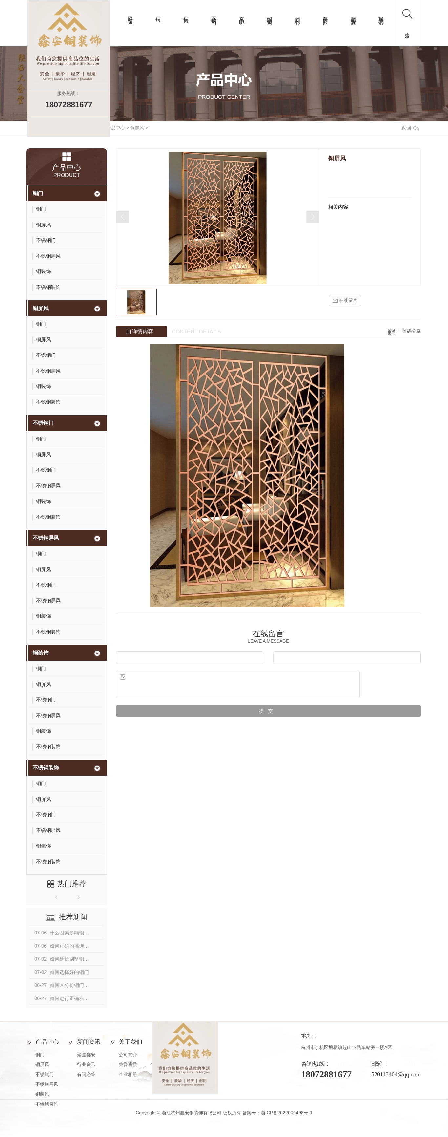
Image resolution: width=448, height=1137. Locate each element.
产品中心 (242, 14)
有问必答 (86, 1074)
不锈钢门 (214, 14)
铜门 (158, 13)
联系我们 (381, 14)
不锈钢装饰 (46, 767)
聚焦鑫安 (86, 1054)
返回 (406, 128)
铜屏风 (186, 13)
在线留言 (347, 300)
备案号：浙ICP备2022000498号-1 (277, 1112)
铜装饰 (41, 652)
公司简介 (325, 14)
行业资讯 (86, 1064)
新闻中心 (297, 14)
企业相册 (128, 1074)
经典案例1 (270, 16)
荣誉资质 (353, 14)
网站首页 (130, 14)
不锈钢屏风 (46, 538)
